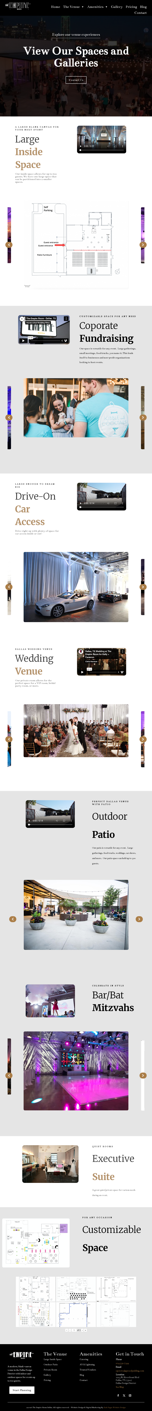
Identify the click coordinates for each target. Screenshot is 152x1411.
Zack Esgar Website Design (115, 1407)
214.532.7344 (122, 1363)
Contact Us (76, 80)
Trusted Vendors (88, 1369)
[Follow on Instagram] (130, 1395)
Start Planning (22, 1390)
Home (55, 7)
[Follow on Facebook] (118, 1395)
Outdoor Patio (51, 1364)
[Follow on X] (124, 1395)
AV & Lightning (87, 1364)
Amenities (95, 7)
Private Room (50, 1369)
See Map (120, 1387)
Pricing (131, 7)
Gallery (117, 7)
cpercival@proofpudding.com (130, 1370)
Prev (8, 245)
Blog (143, 7)
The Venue (71, 7)
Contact (140, 13)
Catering (84, 1359)
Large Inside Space (53, 1359)
